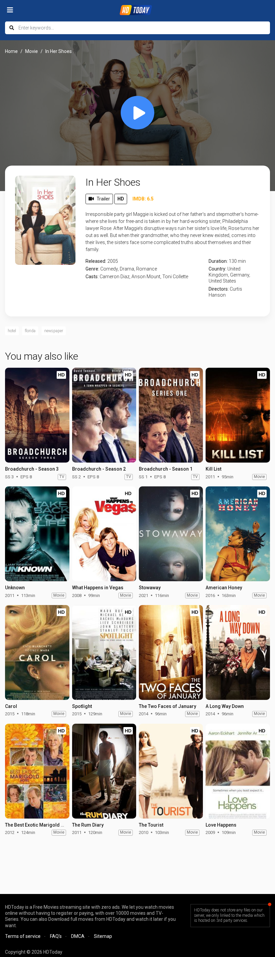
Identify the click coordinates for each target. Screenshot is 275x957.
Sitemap (103, 936)
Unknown (15, 587)
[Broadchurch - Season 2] (104, 415)
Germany (239, 275)
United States (222, 281)
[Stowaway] (171, 533)
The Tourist (151, 825)
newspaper (53, 330)
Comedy (109, 269)
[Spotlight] (104, 652)
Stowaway (150, 587)
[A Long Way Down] (238, 652)
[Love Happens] (238, 771)
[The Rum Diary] (104, 771)
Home (11, 51)
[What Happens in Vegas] (104, 533)
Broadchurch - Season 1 (165, 469)
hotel (12, 330)
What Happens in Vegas (97, 587)
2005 (112, 261)
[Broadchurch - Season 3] (37, 415)
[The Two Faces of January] (171, 652)
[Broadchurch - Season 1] (171, 415)
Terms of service (23, 936)
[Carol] (37, 652)
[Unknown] (37, 533)
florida (30, 330)
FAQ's (56, 936)
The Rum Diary (88, 825)
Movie (31, 51)
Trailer (103, 198)
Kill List (213, 469)
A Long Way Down (225, 706)
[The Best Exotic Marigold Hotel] (37, 771)
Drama (127, 269)
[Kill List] (238, 415)
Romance (146, 269)
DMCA (78, 936)
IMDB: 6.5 (143, 198)
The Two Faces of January (167, 706)
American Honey (224, 587)
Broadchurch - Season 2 (99, 469)
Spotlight (82, 706)
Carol (11, 706)
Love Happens (221, 825)
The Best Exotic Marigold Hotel (38, 825)
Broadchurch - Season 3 (32, 469)
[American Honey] (238, 533)
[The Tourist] (171, 771)
